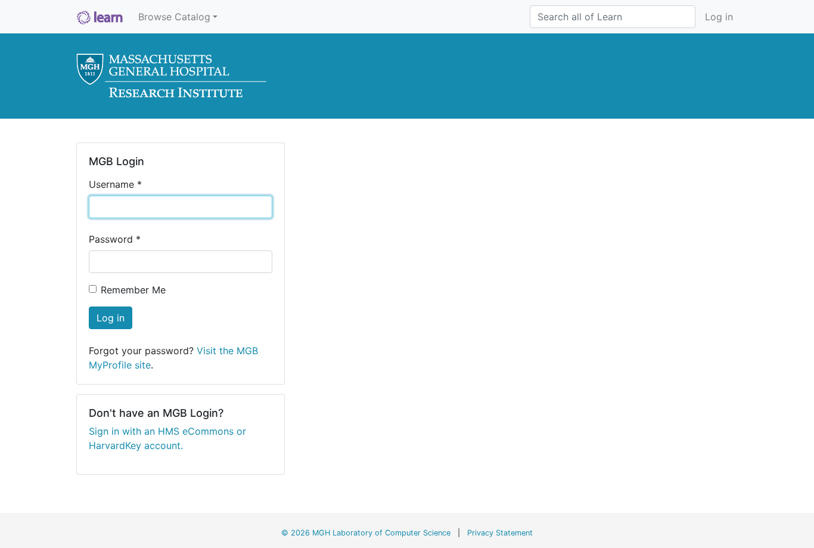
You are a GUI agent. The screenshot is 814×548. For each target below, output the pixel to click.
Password (115, 239)
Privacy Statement (500, 532)
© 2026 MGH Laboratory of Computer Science (366, 532)
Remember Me (133, 290)
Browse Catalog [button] (174, 17)
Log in (719, 17)
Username (115, 184)
